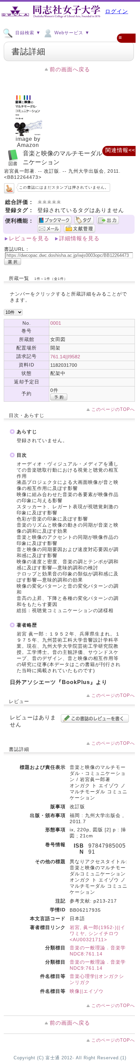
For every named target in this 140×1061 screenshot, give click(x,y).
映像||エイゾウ (87, 991)
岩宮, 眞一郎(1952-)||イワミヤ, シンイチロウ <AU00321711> (97, 933)
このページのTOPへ (113, 409)
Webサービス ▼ (71, 32)
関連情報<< (120, 150)
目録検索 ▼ (27, 32)
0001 (55, 323)
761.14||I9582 (65, 356)
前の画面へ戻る (70, 69)
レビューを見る (29, 238)
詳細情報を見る (79, 238)
